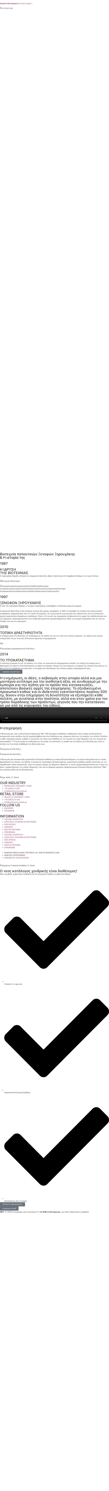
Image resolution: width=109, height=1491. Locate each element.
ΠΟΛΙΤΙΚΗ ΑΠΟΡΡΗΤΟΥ (13, 819)
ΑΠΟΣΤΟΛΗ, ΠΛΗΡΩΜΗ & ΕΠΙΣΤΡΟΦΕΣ (20, 822)
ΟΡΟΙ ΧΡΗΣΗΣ (10, 824)
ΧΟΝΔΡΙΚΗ (8, 827)
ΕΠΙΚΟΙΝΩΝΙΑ (9, 832)
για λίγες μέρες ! (16, 3)
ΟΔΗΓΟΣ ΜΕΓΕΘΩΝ (12, 829)
